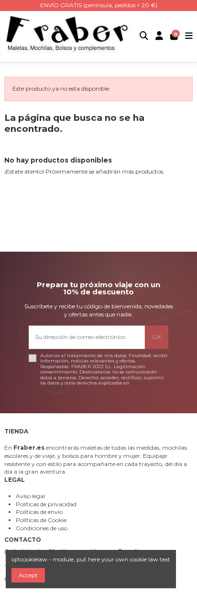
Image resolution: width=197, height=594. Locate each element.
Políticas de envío (39, 511)
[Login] (159, 37)
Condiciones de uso (41, 528)
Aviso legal (30, 496)
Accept (28, 575)
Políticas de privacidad (46, 504)
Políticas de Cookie (41, 520)
